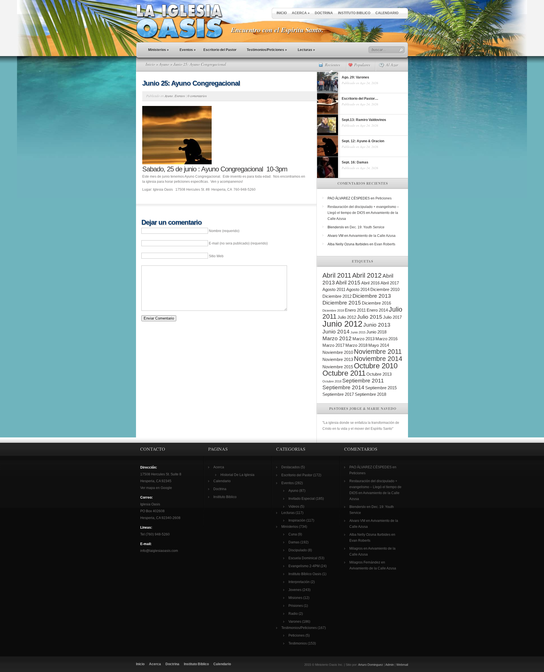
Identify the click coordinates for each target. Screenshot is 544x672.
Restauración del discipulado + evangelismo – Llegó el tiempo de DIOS (375, 487)
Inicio (282, 13)
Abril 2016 (370, 282)
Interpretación (299, 582)
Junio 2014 (336, 332)
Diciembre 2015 (341, 303)
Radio (293, 614)
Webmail (402, 664)
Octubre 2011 (344, 373)
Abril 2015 (348, 283)
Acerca (301, 13)
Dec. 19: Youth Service (367, 227)
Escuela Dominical (302, 558)
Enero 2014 (377, 310)
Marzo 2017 (333, 345)
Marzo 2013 (363, 338)
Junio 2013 (376, 325)
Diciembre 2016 (376, 303)
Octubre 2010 (376, 366)
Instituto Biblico (354, 13)
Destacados (290, 467)
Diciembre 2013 (371, 296)
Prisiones (295, 606)
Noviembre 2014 (378, 358)
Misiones (295, 598)
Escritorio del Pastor (220, 50)
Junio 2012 (342, 323)
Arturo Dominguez (370, 664)
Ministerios (158, 50)
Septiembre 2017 (338, 394)
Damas (293, 542)
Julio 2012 (346, 317)
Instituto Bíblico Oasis (304, 574)
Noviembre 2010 (337, 352)
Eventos (188, 50)
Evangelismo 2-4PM (304, 566)
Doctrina (324, 13)
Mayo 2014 (378, 345)
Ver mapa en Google (156, 488)
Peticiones (383, 198)
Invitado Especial (301, 499)
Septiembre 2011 (363, 381)
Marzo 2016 (386, 338)
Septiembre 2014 (343, 387)
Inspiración (296, 520)
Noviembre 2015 (337, 366)
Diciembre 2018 (333, 310)
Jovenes (294, 590)
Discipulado (297, 550)
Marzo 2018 (356, 345)
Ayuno (164, 64)
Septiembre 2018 (370, 394)
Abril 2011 (336, 275)
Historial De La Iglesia (237, 475)
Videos (293, 507)
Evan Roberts (384, 244)
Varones (294, 622)
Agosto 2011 (333, 289)
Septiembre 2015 (381, 387)
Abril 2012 (367, 275)
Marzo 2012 (337, 338)
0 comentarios (197, 95)
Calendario (386, 13)
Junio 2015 (358, 332)
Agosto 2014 (357, 289)
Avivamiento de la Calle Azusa (372, 236)
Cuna (292, 534)
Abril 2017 (390, 282)
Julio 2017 (392, 317)
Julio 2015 (369, 317)
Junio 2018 (376, 331)
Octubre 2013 (379, 374)
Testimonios (297, 643)
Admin (389, 664)
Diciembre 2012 (337, 296)
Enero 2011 (355, 310)
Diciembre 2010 (385, 289)
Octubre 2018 (331, 381)
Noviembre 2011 (378, 351)
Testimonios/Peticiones (267, 50)
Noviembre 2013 (337, 359)
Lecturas (306, 50)
